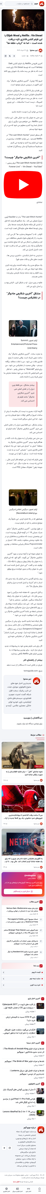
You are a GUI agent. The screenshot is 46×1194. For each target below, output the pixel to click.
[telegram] (14, 56)
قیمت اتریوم (36, 972)
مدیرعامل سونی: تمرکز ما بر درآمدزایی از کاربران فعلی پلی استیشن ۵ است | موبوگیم (22, 942)
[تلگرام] (4, 1148)
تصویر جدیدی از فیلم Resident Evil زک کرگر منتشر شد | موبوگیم (23, 953)
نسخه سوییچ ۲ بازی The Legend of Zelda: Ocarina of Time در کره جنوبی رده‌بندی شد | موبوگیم (22, 920)
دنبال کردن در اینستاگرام (22, 891)
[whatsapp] (5, 56)
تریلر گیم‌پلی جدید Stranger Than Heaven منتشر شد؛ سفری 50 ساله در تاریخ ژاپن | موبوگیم (21, 931)
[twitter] (10, 56)
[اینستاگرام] (9, 1148)
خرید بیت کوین (35, 985)
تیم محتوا (34, 50)
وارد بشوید (21, 723)
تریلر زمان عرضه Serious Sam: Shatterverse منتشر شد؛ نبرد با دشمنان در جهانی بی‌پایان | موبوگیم (22, 910)
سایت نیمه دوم (35, 979)
